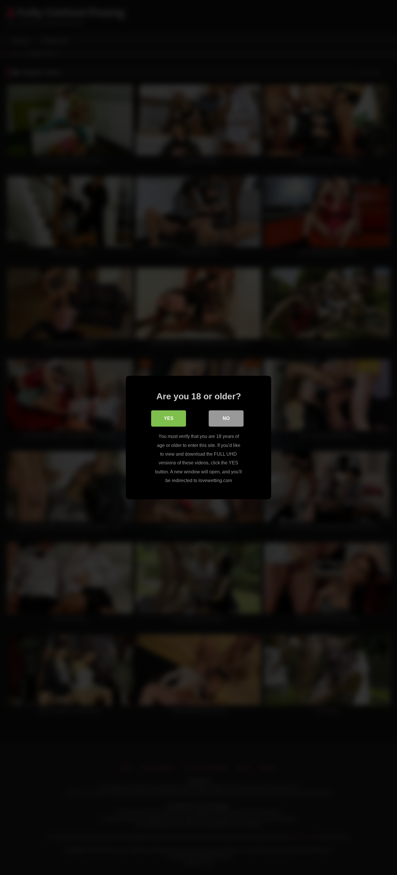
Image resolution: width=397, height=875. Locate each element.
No (226, 418)
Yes (169, 418)
